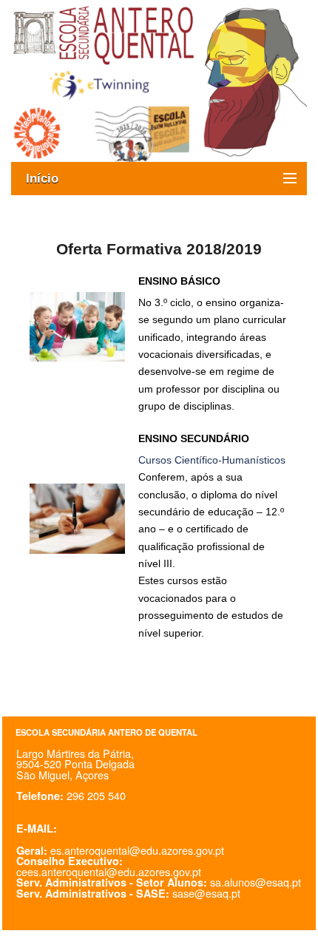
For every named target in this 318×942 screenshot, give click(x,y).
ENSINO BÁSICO (179, 281)
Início (49, 179)
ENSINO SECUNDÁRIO (193, 438)
